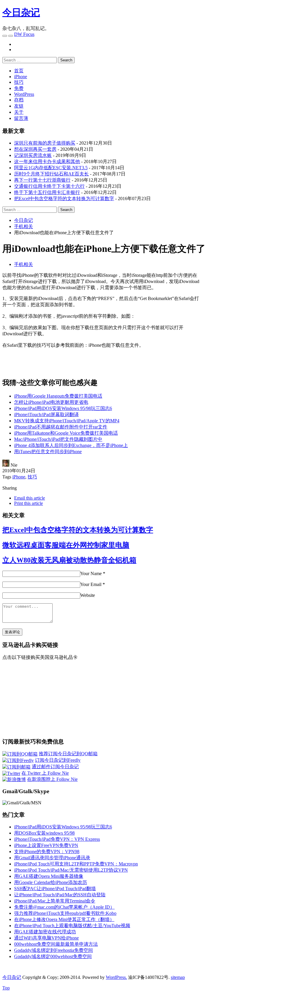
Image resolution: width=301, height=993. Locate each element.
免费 (19, 88)
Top (6, 987)
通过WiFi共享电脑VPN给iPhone (46, 937)
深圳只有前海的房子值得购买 (44, 142)
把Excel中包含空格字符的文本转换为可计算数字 (64, 198)
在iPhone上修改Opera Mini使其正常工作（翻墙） (64, 919)
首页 (19, 70)
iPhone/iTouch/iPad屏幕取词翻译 (46, 414)
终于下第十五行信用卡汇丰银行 (47, 192)
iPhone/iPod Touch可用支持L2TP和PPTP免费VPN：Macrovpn (76, 863)
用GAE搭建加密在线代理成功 (45, 931)
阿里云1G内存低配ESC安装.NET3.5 (51, 167)
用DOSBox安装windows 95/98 (44, 832)
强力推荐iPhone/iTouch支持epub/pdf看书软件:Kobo (65, 913)
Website (87, 595)
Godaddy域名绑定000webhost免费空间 (53, 956)
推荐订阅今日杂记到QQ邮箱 (68, 753)
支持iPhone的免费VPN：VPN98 (46, 851)
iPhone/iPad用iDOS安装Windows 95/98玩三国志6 (63, 408)
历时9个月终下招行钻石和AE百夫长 (51, 173)
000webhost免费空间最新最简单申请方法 (56, 944)
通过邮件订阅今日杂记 (55, 766)
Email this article (29, 497)
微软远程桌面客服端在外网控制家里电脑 (65, 545)
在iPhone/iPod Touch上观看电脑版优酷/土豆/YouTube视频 (72, 925)
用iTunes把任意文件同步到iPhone (48, 451)
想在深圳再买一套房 (35, 149)
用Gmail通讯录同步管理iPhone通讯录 (52, 857)
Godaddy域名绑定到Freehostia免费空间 (53, 950)
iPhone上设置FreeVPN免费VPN (46, 845)
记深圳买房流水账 (33, 155)
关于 (19, 112)
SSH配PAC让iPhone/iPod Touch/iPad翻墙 (55, 888)
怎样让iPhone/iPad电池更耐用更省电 (51, 402)
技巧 (19, 82)
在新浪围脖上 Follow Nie (52, 779)
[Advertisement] (249, 313)
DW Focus (24, 34)
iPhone (20, 76)
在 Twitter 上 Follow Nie (45, 773)
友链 (19, 105)
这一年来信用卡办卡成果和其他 (47, 161)
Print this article (28, 503)
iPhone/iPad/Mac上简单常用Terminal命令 (54, 900)
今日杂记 (21, 12)
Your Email (90, 584)
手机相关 (23, 264)
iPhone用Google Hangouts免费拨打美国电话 (58, 395)
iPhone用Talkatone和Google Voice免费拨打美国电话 (66, 433)
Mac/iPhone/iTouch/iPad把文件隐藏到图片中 (58, 439)
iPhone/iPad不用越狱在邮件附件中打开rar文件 (60, 426)
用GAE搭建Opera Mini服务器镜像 (48, 876)
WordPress (24, 94)
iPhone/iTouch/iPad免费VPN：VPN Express (57, 839)
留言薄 (21, 118)
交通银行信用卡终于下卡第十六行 (49, 186)
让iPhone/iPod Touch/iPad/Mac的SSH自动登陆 (60, 894)
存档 (19, 99)
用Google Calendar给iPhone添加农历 (50, 882)
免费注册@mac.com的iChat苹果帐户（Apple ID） (64, 907)
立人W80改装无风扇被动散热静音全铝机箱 (69, 560)
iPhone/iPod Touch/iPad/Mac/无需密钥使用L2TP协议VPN (71, 870)
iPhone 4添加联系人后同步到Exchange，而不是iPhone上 (71, 445)
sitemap (178, 977)
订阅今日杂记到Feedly (58, 760)
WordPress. (116, 977)
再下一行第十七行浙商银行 (42, 179)
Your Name (91, 573)
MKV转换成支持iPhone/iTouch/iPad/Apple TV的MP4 (66, 420)
